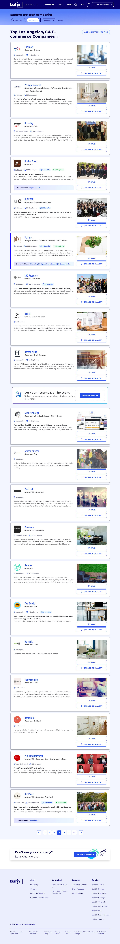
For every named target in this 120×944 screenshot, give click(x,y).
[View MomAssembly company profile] (60, 693)
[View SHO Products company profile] (60, 289)
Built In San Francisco (101, 915)
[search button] (75, 4)
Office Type (18, 20)
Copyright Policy (47, 933)
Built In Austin (98, 885)
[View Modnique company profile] (60, 541)
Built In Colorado (99, 902)
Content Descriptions (39, 898)
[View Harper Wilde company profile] (60, 365)
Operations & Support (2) (50, 264)
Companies (49, 5)
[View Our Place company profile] (60, 808)
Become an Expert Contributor (59, 892)
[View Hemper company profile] (60, 579)
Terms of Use (68, 933)
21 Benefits (46, 208)
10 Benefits (49, 284)
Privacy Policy (57, 933)
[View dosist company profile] (60, 327)
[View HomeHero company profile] (60, 731)
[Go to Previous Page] (39, 832)
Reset (60, 20)
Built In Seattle (98, 919)
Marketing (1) (34, 820)
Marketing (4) (35, 264)
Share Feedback (78, 889)
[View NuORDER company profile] (60, 213)
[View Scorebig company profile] (60, 137)
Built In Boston (98, 889)
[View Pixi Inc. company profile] (60, 251)
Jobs (60, 5)
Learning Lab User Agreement (16, 933)
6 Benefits (47, 612)
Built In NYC (97, 911)
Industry (32, 20)
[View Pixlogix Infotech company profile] (60, 99)
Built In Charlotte (99, 893)
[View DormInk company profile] (60, 655)
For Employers (102, 5)
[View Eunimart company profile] (60, 60)
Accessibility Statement (33, 933)
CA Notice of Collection (101, 933)
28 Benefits (48, 802)
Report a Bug (77, 893)
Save (93, 68)
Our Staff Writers (37, 893)
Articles (70, 5)
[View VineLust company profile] (60, 503)
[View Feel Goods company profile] (60, 617)
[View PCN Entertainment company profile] (60, 769)
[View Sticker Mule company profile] (60, 175)
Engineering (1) (34, 188)
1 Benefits (46, 170)
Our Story (34, 885)
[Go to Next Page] (81, 832)
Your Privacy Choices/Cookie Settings (84, 933)
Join (82, 5)
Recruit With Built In (59, 886)
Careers (33, 889)
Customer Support (79, 885)
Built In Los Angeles (100, 906)
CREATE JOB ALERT (93, 73)
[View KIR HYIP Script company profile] (60, 426)
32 (74, 832)
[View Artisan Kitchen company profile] (60, 465)
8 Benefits (46, 246)
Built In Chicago (98, 898)
